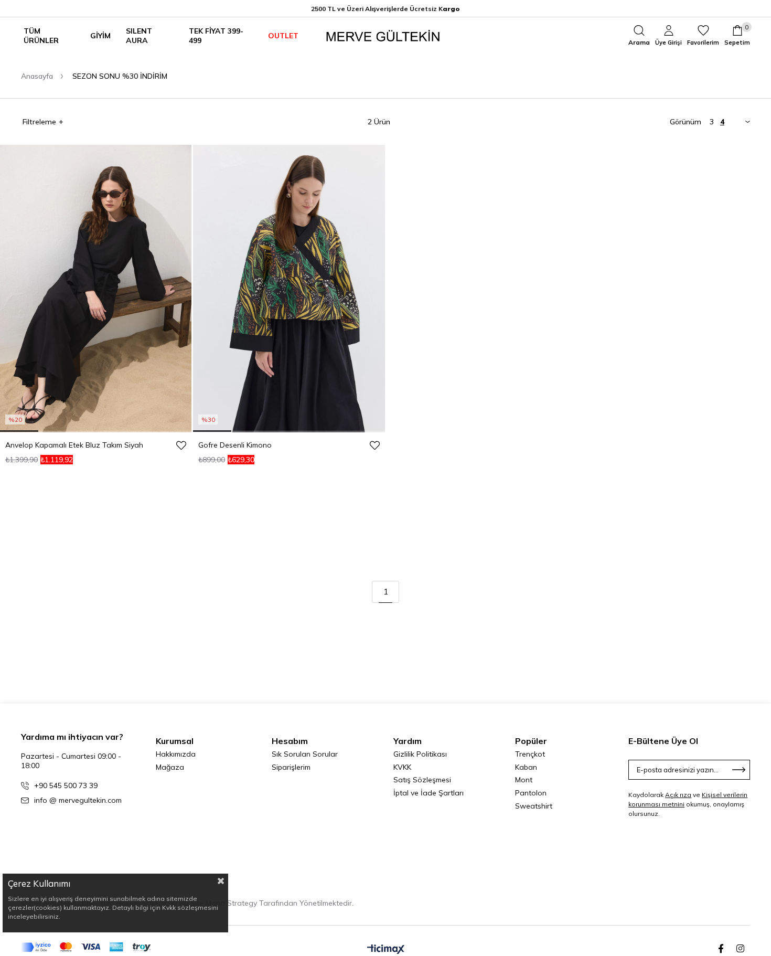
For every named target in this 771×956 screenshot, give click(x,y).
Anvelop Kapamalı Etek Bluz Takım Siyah (74, 445)
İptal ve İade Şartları (428, 793)
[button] (19, 431)
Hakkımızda (176, 754)
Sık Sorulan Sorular (305, 754)
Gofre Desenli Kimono (235, 445)
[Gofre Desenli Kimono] (288, 288)
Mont (523, 779)
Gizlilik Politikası (420, 754)
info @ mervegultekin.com (78, 800)
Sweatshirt (533, 806)
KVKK (402, 767)
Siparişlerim (291, 767)
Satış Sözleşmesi (422, 779)
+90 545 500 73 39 (66, 785)
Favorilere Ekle (181, 445)
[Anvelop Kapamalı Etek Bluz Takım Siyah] (95, 288)
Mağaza (170, 767)
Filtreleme (39, 121)
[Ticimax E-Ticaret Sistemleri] (385, 949)
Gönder (739, 769)
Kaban (526, 767)
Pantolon (531, 793)
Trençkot (530, 754)
